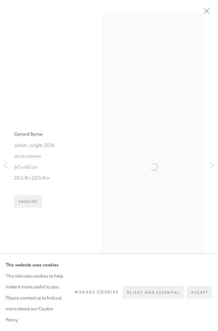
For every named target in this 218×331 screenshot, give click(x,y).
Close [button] (205, 13)
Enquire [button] (28, 201)
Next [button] (212, 165)
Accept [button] (199, 292)
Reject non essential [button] (153, 292)
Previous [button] (5, 165)
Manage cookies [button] (97, 292)
